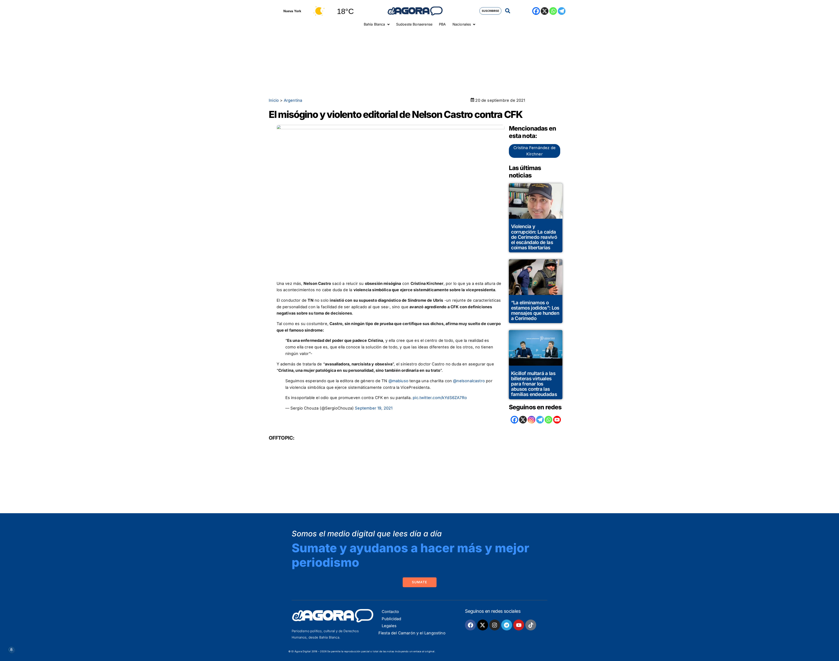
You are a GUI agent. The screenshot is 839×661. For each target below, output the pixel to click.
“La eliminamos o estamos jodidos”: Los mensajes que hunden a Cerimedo (535, 310)
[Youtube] (518, 625)
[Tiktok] (530, 625)
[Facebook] (536, 11)
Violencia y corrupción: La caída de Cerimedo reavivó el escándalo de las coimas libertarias (534, 237)
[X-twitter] (482, 625)
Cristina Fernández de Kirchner (534, 151)
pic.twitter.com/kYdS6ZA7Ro (440, 397)
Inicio (274, 100)
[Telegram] (561, 11)
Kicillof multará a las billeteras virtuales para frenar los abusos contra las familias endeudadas (534, 383)
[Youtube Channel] (557, 419)
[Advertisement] (419, 62)
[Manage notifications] (11, 649)
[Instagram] (531, 419)
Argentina (293, 100)
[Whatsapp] (553, 11)
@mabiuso (398, 381)
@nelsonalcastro (469, 381)
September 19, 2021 (373, 408)
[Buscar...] (508, 11)
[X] (544, 11)
